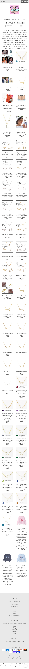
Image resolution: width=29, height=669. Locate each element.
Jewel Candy (17, 656)
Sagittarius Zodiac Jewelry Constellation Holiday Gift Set (7, 277)
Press (14, 633)
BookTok (14, 608)
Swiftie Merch (14, 610)
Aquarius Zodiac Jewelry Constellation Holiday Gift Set (21, 174)
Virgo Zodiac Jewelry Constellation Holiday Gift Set (21, 236)
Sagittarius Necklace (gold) (21, 372)
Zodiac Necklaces (21, 88)
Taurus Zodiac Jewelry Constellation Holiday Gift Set (21, 195)
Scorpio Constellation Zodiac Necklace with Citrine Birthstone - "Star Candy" (21, 509)
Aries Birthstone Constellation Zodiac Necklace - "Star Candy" (7, 441)
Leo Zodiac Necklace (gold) (7, 334)
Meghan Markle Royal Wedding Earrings (21, 134)
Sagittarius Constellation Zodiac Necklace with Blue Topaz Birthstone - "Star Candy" (7, 531)
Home (6, 19)
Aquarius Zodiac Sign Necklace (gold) (21, 296)
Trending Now (15, 604)
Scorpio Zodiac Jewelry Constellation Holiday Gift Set (21, 256)
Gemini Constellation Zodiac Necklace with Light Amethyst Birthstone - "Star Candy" (7, 464)
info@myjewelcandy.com (17, 641)
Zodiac (14, 611)
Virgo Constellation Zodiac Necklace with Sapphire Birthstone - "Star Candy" (21, 487)
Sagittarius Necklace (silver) (7, 391)
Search (14, 626)
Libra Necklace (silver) (7, 372)
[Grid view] (21, 26)
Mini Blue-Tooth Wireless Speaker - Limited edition (21, 107)
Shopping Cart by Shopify (14, 658)
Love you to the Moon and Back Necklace (7, 134)
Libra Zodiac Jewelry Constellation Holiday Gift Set (7, 256)
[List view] (22, 26)
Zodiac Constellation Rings (7, 296)
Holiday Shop (14, 606)
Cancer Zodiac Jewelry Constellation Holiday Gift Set (21, 215)
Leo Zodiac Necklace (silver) (21, 334)
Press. (14, 613)
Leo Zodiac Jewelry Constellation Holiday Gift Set (7, 236)
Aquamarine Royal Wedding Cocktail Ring (7, 67)
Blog (14, 628)
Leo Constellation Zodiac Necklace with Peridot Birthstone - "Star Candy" (7, 487)
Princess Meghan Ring (7, 88)
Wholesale (14, 631)
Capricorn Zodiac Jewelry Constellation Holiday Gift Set (21, 154)
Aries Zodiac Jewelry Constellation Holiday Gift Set (21, 277)
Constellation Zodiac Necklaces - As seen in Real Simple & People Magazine (7, 108)
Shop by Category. (14, 615)
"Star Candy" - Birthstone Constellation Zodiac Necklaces (21, 68)
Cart (25, 1)
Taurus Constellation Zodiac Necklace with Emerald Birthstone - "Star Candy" (21, 441)
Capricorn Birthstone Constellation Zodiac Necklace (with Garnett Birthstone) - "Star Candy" (21, 393)
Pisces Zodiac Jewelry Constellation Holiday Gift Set (7, 195)
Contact (14, 629)
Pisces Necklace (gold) (7, 353)
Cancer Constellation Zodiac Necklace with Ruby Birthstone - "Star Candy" (21, 463)
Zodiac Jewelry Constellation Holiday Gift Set (7, 154)
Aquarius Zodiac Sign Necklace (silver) (7, 315)
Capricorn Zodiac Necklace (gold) (21, 315)
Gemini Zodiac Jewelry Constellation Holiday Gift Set (7, 215)
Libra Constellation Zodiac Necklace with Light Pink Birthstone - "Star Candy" (7, 509)
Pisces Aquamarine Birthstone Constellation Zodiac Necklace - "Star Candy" (21, 417)
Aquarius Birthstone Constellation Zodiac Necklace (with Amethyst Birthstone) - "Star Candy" (7, 417)
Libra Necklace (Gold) (21, 352)
